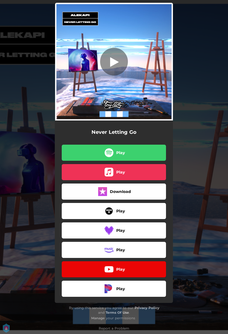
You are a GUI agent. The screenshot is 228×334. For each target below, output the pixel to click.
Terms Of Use (117, 312)
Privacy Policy (147, 308)
